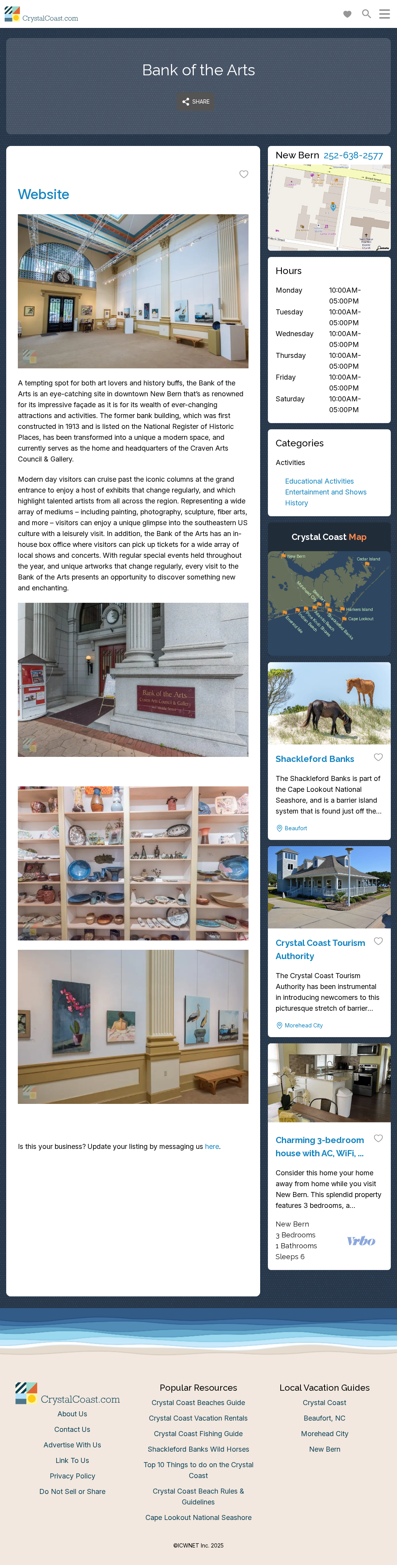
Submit (199, 901)
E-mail (122, 858)
